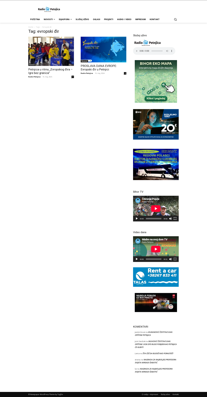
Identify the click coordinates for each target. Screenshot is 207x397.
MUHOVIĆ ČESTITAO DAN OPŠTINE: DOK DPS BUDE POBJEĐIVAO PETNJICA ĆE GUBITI (156, 344)
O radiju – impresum (150, 394)
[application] (156, 208)
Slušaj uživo (165, 394)
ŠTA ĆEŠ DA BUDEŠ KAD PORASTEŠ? (158, 353)
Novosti (32, 65)
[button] (175, 19)
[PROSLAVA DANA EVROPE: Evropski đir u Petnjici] (103, 49)
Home (30, 27)
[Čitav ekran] (175, 218)
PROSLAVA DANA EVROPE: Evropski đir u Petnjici (99, 67)
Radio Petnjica (34, 77)
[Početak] (136, 218)
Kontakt (176, 394)
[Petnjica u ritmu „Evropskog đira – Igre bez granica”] (51, 51)
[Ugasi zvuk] (170, 218)
